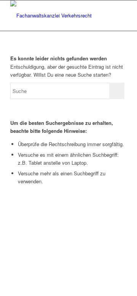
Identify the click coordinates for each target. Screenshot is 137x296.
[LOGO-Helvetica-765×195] (57, 15)
